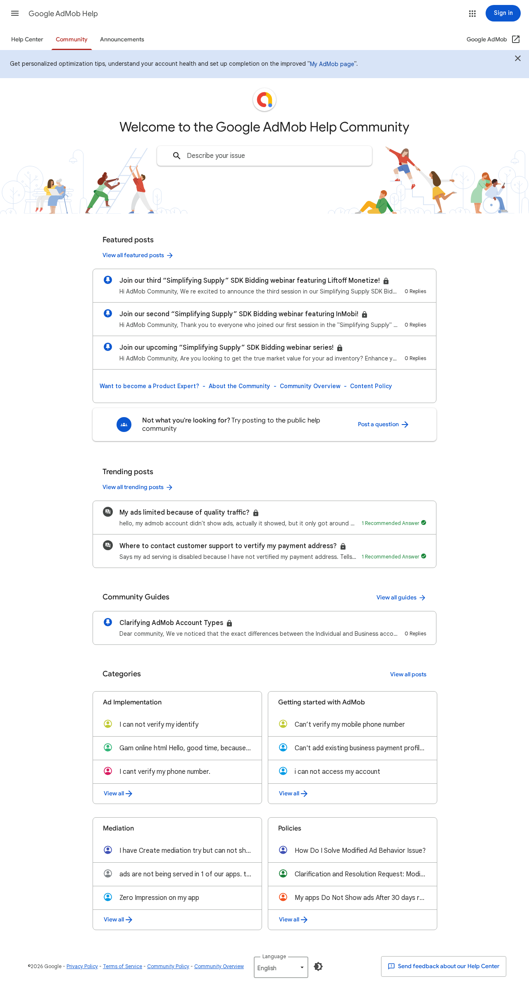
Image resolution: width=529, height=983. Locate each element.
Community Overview (310, 386)
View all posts (408, 674)
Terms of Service (122, 966)
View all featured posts (133, 255)
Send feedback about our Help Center (448, 966)
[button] (15, 13)
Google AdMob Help (63, 13)
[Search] (177, 156)
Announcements (122, 39)
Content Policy (371, 386)
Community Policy (168, 966)
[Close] (518, 59)
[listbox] (281, 967)
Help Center (27, 39)
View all (114, 793)
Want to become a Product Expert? (149, 386)
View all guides (396, 597)
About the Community (239, 386)
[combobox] (264, 156)
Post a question (379, 424)
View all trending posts (133, 487)
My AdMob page (332, 64)
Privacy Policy (82, 966)
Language (274, 956)
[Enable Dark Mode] (318, 966)
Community (72, 39)
